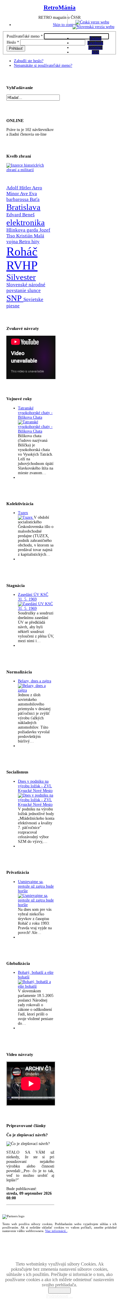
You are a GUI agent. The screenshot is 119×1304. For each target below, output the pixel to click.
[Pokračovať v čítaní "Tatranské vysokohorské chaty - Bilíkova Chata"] (36, 431)
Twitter (95, 38)
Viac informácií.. (56, 1231)
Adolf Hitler (19, 188)
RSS (95, 52)
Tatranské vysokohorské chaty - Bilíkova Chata (35, 413)
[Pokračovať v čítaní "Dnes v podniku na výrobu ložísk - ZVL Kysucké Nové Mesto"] (36, 804)
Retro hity (29, 241)
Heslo (13, 42)
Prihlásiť (16, 48)
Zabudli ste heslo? (28, 61)
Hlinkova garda (22, 230)
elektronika (25, 222)
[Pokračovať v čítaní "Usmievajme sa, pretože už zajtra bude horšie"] (36, 905)
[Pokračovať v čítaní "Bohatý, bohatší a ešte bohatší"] (36, 986)
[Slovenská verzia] (93, 27)
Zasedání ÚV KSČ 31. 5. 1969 (33, 596)
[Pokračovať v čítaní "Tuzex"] (26, 517)
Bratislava (23, 207)
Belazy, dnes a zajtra (34, 681)
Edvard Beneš (20, 214)
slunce (34, 290)
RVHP (22, 265)
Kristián (25, 236)
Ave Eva (28, 193)
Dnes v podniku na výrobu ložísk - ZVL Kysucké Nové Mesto (35, 786)
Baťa (35, 199)
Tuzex (23, 513)
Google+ (95, 47)
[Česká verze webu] (92, 22)
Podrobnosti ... (59, 1296)
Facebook (95, 43)
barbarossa (18, 199)
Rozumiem (59, 1290)
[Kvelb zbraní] (30, 170)
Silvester (21, 277)
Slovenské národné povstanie (25, 287)
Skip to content (65, 25)
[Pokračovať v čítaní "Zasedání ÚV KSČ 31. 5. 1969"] (36, 608)
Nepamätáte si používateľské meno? (43, 65)
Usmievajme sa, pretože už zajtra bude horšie (36, 886)
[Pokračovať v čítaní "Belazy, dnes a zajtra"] (36, 690)
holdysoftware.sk (72, 1254)
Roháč (22, 251)
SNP (14, 298)
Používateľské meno (25, 36)
